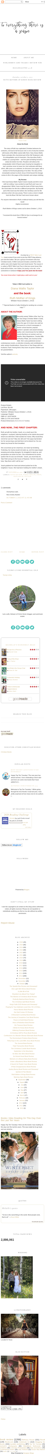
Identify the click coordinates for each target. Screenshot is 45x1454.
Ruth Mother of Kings (22, 298)
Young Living (7, 575)
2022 (21, 952)
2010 (21, 1108)
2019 (21, 960)
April (22, 1093)
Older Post (7, 552)
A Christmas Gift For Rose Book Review (23, 1033)
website (15, 354)
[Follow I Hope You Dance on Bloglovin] (11, 846)
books (5, 1451)
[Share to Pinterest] (37, 472)
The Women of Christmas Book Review (23, 997)
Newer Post (38, 552)
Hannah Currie (13, 652)
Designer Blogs (28, 1453)
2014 (20, 973)
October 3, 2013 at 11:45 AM (19, 498)
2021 (21, 955)
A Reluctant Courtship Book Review (23, 1015)
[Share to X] (33, 472)
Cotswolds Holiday (13, 677)
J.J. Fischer (12, 661)
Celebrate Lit (24, 1442)
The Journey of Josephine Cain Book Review (23, 1017)
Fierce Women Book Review (23, 1010)
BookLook (9, 1442)
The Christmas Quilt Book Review (23, 1002)
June (22, 1087)
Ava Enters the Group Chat (16, 668)
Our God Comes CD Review (23, 1012)
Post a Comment (6, 503)
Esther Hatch (12, 691)
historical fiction (22, 476)
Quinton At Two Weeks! (23, 1072)
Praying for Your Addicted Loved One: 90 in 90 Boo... (23, 1007)
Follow (3, 1419)
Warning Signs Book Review (23, 1077)
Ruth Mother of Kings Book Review (23, 1074)
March (22, 1095)
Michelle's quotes (10, 1208)
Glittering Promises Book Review (23, 1030)
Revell (42, 1440)
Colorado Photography (18, 1448)
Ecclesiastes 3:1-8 (22, 68)
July (22, 1085)
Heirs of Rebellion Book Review (23, 1022)
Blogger (26, 890)
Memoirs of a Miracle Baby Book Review (23, 1059)
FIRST (39, 475)
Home (14, 58)
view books (28, 827)
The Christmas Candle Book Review (23, 1048)
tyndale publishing (17, 1444)
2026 (21, 942)
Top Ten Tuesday (36, 1444)
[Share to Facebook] (35, 472)
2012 (20, 1103)
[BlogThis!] (30, 472)
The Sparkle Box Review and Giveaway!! (23, 986)
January (22, 1100)
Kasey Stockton (13, 679)
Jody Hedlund (23, 1449)
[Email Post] (25, 472)
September (22, 1080)
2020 (21, 958)
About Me (29, 58)
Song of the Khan (13, 659)
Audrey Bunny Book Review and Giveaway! (23, 1069)
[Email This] (28, 472)
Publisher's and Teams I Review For (22, 63)
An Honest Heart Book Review (23, 1056)
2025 (21, 945)
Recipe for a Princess (14, 650)
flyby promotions (36, 1448)
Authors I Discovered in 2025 (24, 786)
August (22, 1082)
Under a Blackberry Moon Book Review (23, 1061)
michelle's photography (8, 1446)
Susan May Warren (38, 1449)
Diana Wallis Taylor (22, 288)
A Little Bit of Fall (23, 991)
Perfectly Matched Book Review (23, 999)
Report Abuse (7, 923)
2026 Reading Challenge (16, 814)
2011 (21, 1106)
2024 (21, 947)
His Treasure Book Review (23, 1025)
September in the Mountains (23, 1051)
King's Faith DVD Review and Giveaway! (23, 1004)
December (22, 978)
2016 (20, 968)
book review (16, 475)
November (22, 981)
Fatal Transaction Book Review (23, 1046)
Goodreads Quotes (37, 1221)
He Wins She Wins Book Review (23, 1054)
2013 (20, 976)
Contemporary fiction (7, 1449)
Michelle (12, 818)
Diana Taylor (29, 475)
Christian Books (6, 752)
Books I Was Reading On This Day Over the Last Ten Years (21, 1119)
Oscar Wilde (15, 1217)
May (22, 1090)
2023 (21, 950)
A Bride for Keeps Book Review (23, 1028)
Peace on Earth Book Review (23, 1020)
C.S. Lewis (12, 1451)
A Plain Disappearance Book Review (23, 1067)
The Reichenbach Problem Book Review (23, 1038)
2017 (20, 965)
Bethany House (28, 1440)
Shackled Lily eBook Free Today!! (23, 994)
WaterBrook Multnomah (32, 1446)
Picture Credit (22, 140)
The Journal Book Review (23, 1043)
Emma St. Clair (13, 670)
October (22, 984)
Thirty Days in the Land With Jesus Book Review (23, 1041)
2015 (20, 971)
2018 (20, 963)
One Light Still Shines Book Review (24, 989)
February (22, 1098)
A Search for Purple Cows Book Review (23, 1064)
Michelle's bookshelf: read (20, 645)
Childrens (3, 1448)
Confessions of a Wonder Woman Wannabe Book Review (23, 1035)
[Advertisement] (22, 527)
